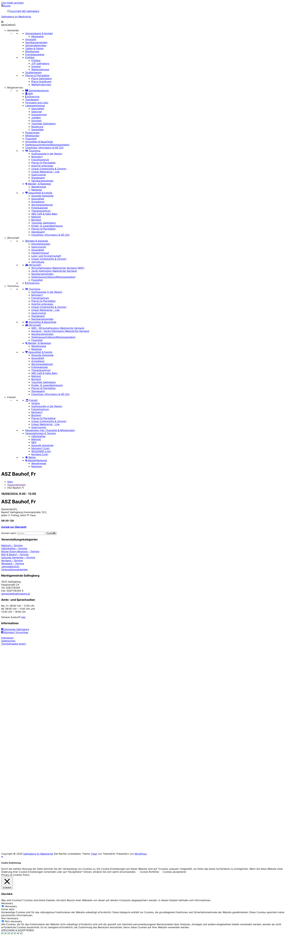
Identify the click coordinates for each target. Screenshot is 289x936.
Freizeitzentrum (40, 159)
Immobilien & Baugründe (39, 141)
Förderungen (32, 132)
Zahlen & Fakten (34, 48)
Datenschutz (8, 640)
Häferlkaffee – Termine (14, 548)
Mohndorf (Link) (40, 448)
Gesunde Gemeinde (42, 195)
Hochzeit (36, 120)
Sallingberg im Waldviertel (16, 16)
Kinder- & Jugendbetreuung (47, 225)
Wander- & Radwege (39, 183)
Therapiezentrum (41, 210)
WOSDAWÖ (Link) (41, 451)
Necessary (11, 906)
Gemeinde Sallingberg (16, 629)
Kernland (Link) (39, 454)
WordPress (141, 853)
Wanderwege (38, 186)
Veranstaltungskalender (14, 569)
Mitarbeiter (37, 36)
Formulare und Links (36, 102)
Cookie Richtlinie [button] (149, 871)
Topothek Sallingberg (43, 123)
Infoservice (32, 96)
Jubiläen (36, 117)
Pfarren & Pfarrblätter (37, 75)
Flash (94, 853)
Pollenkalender (39, 207)
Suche (7, 5)
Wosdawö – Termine (12, 563)
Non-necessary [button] (9, 918)
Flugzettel (31, 138)
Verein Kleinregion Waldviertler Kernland (54, 270)
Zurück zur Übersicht (13, 526)
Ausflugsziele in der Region (46, 153)
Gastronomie (38, 174)
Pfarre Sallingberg (41, 78)
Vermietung (37, 261)
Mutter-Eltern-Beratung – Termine (20, 551)
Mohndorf (37, 156)
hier (23, 617)
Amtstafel (30, 39)
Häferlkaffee (38, 436)
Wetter (32, 457)
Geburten (36, 111)
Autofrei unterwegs (42, 165)
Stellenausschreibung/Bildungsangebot (47, 144)
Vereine (35, 403)
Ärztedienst (37, 201)
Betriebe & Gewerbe (36, 240)
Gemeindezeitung (38, 90)
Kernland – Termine (12, 560)
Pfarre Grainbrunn (41, 81)
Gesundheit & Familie (40, 192)
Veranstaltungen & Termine (40, 433)
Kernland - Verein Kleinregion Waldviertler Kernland (60, 331)
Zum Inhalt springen (12, 2)
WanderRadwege (37, 460)
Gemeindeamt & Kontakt (39, 33)
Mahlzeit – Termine (12, 545)
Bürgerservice (15, 87)
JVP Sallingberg (40, 63)
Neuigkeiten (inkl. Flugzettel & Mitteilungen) (50, 430)
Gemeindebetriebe (35, 45)
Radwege (36, 189)
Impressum (7, 637)
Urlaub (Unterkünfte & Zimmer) (49, 168)
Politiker (30, 57)
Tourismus (34, 150)
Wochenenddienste (42, 204)
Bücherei (36, 219)
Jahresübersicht (10, 566)
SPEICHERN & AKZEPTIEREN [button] (17, 930)
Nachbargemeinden (36, 42)
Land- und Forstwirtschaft (46, 255)
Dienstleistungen (40, 243)
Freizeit (11, 397)
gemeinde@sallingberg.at (15, 593)
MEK (33, 442)
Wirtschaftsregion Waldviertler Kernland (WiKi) (57, 267)
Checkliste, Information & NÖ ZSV (44, 147)
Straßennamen (33, 72)
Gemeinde (13, 30)
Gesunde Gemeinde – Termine (18, 557)
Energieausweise (34, 54)
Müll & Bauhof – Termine (15, 554)
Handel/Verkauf (40, 252)
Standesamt (32, 99)
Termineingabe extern (13, 643)
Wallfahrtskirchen (41, 84)
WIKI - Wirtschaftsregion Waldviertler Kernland (57, 328)
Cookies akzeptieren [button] (174, 871)
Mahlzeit (36, 216)
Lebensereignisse (35, 105)
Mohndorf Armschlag (15, 632)
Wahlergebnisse (40, 69)
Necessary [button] (7, 903)
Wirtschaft (13, 237)
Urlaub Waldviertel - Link (45, 171)
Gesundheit (37, 108)
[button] (8, 24)
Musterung (37, 126)
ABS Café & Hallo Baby (44, 213)
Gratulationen (39, 114)
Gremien (36, 66)
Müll (30, 93)
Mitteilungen (32, 51)
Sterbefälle (37, 129)
